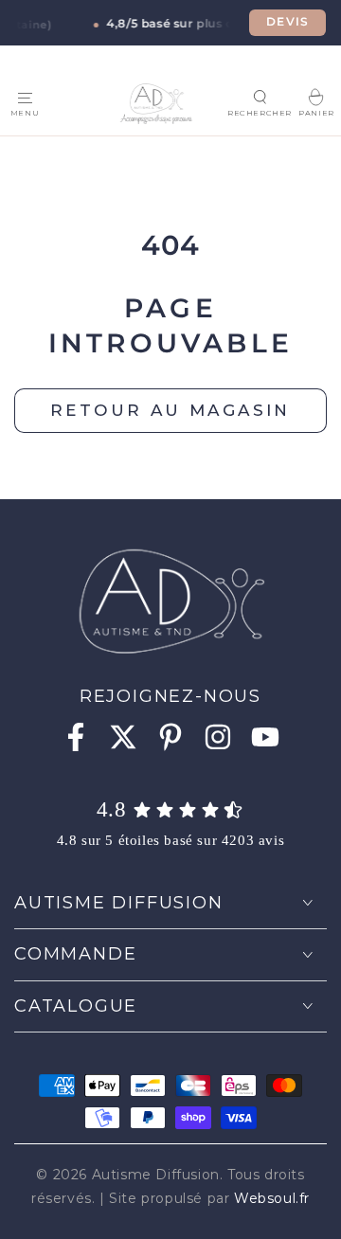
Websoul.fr (272, 1198)
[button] (259, 97)
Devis (287, 21)
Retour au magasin (170, 410)
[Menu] (24, 97)
